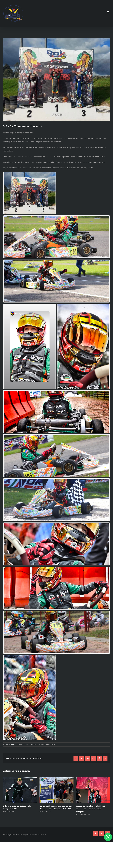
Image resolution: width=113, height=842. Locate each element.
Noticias (33, 744)
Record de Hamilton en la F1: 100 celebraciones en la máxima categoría (18, 809)
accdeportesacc (11, 744)
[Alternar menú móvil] (108, 12)
